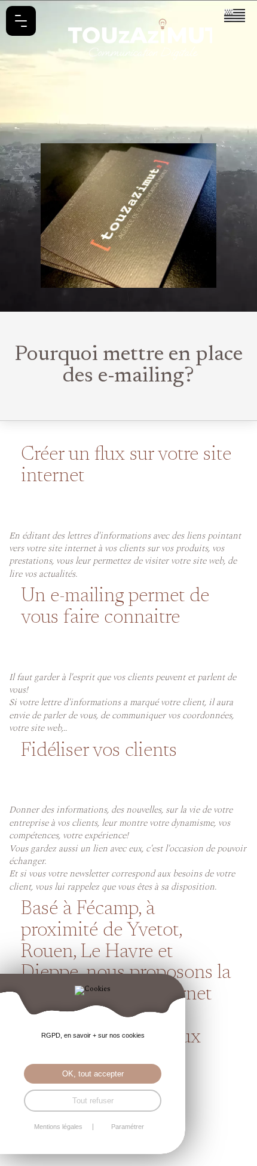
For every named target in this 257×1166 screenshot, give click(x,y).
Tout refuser (93, 1100)
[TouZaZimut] (128, 36)
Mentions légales (58, 1127)
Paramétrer (127, 1127)
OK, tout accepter (93, 1073)
